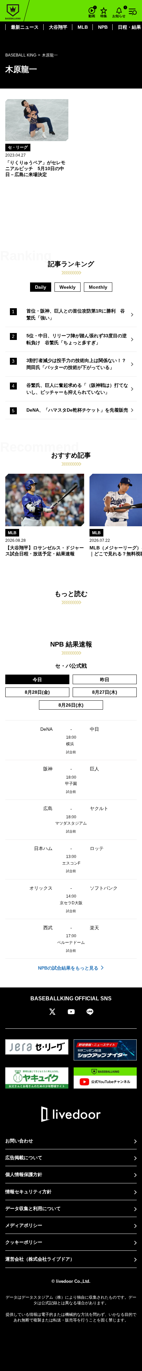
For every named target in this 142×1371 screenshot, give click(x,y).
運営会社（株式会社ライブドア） (40, 1259)
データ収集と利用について (33, 1208)
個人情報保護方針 (23, 1174)
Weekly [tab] (67, 287)
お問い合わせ (19, 1140)
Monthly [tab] (98, 287)
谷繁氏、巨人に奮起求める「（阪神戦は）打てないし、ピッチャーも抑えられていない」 (77, 389)
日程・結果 (129, 27)
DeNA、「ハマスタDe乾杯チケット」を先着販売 (77, 410)
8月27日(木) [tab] (104, 692)
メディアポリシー (23, 1225)
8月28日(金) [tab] (37, 692)
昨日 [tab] (104, 679)
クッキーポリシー (23, 1242)
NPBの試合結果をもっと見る (68, 968)
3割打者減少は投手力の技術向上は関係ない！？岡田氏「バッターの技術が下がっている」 (76, 364)
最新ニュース (25, 27)
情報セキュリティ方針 (28, 1191)
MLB (83, 27)
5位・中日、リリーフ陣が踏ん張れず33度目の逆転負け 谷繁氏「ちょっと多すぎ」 (76, 339)
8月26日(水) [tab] (71, 705)
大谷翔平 (58, 27)
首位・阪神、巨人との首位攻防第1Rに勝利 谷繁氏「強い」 (75, 314)
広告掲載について (23, 1157)
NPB (103, 27)
